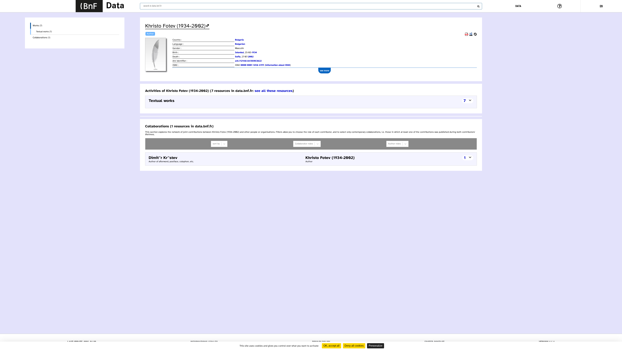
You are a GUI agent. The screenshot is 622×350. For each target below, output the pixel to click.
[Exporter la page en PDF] (466, 35)
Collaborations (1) (41, 37)
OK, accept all (331, 345)
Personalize (375, 345)
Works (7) (37, 25)
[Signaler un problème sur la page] (207, 26)
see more (324, 70)
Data (115, 6)
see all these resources (274, 91)
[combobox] (311, 6)
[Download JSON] (475, 35)
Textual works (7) (44, 31)
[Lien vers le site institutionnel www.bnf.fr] (89, 6)
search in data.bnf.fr (152, 6)
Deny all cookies (354, 345)
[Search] (478, 5)
